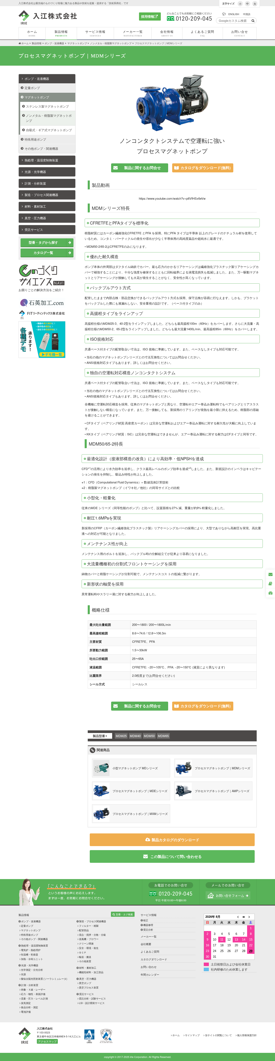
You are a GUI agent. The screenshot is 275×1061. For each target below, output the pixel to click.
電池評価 (26, 1011)
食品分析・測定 (29, 1007)
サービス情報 (149, 915)
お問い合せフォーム (228, 895)
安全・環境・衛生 (89, 948)
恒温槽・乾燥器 (29, 954)
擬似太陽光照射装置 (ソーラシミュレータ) (44, 978)
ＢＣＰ (82, 952)
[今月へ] (243, 917)
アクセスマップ (47, 1041)
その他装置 (85, 961)
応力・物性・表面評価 (33, 994)
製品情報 (24, 915)
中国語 (246, 14)
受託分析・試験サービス (92, 998)
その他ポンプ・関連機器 (41, 148)
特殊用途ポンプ (35, 139)
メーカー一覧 (149, 936)
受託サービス (34, 229)
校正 (145, 920)
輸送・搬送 (85, 957)
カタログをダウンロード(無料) (206, 167)
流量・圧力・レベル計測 (34, 998)
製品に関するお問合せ (142, 167)
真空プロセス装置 (89, 987)
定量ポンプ (32, 88)
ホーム (176, 1035)
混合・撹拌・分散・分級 (92, 934)
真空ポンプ (85, 983)
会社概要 (146, 944)
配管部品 (84, 930)
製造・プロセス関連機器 (41, 195)
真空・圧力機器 (35, 218)
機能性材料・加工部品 (91, 972)
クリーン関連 (86, 943)
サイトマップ (192, 1035)
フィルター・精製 (89, 925)
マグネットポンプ (37, 97)
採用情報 (147, 16)
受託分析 (148, 929)
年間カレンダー (150, 974)
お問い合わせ (149, 967)
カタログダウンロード (154, 959)
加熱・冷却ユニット (32, 959)
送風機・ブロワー (89, 939)
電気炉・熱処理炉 (31, 950)
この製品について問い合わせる (175, 856)
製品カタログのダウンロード (175, 839)
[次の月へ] (250, 917)
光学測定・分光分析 (32, 969)
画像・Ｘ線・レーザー (33, 989)
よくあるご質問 (150, 951)
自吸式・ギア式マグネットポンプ (49, 130)
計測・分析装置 (35, 183)
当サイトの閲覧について (218, 1035)
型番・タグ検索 (124, 914)
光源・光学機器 (35, 171)
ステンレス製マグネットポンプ (47, 106)
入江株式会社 (48, 17)
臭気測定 (26, 1003)
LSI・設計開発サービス (92, 1003)
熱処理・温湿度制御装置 (41, 160)
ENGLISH (233, 14)
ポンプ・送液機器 (37, 78)
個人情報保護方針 (247, 1035)
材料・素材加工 (35, 206)
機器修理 (148, 925)
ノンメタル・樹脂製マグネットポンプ (49, 118)
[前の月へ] (236, 917)
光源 (23, 974)
